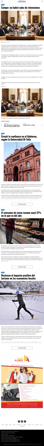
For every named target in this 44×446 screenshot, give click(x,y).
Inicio (3, 424)
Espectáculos (19, 424)
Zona (41, 424)
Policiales (37, 424)
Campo (10, 424)
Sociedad (29, 424)
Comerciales (22, 426)
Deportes (24, 424)
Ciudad (14, 424)
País (33, 424)
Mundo (6, 424)
